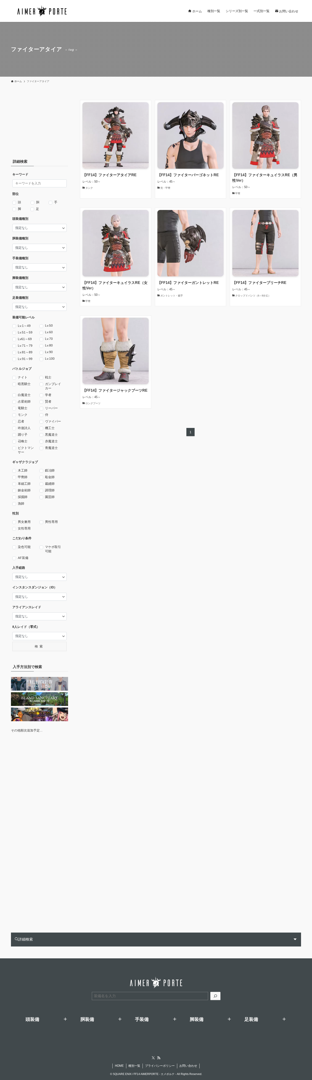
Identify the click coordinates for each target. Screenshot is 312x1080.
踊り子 (22, 434)
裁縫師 (50, 483)
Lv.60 (49, 332)
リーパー (51, 408)
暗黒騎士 (24, 384)
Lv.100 (50, 358)
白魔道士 (24, 395)
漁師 (21, 503)
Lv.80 (49, 345)
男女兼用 (24, 522)
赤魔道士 (51, 441)
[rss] (159, 1058)
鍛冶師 (50, 470)
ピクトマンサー (26, 450)
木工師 (22, 470)
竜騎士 (22, 408)
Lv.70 (49, 339)
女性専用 (24, 528)
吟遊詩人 (24, 428)
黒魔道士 (51, 434)
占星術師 (24, 401)
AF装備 (23, 558)
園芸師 (50, 497)
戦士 (48, 377)
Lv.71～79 (25, 345)
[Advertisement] (39, 123)
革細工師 (24, 483)
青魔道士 (51, 448)
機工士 (50, 428)
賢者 (48, 401)
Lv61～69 (25, 339)
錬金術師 (24, 490)
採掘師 (22, 497)
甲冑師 (22, 477)
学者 (48, 395)
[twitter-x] (153, 1058)
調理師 (50, 490)
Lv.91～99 (25, 359)
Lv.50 (49, 325)
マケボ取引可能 (53, 549)
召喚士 (22, 441)
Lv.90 (49, 352)
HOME (119, 1065)
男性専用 (51, 522)
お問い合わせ (188, 1065)
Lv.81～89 (25, 352)
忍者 (21, 421)
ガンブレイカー (53, 386)
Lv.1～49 (24, 326)
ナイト (22, 377)
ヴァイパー (53, 421)
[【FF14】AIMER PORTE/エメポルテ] (42, 11)
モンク (22, 415)
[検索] (215, 996)
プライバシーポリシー (160, 1065)
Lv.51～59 (25, 332)
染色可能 (24, 547)
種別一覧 (134, 1065)
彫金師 (50, 477)
